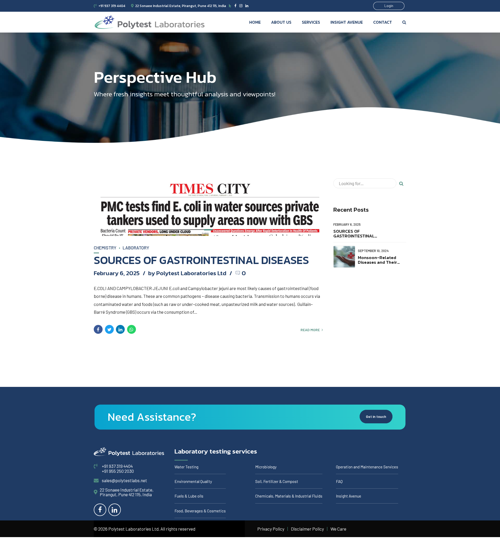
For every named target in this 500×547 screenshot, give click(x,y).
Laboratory (136, 247)
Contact (382, 22)
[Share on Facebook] (98, 329)
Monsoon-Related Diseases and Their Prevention (377, 262)
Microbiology (266, 466)
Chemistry (105, 247)
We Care (338, 528)
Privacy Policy (270, 528)
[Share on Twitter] (109, 329)
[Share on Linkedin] (120, 329)
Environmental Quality (193, 481)
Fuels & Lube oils (188, 496)
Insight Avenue (346, 22)
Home (255, 22)
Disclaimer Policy (307, 528)
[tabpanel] (208, 207)
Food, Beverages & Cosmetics (200, 510)
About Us (281, 22)
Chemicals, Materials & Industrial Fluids (288, 496)
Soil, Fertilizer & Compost (276, 481)
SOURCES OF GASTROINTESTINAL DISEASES (201, 260)
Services (311, 22)
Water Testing (186, 466)
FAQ (339, 481)
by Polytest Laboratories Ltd (187, 273)
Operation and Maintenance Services (367, 466)
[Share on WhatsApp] (131, 329)
